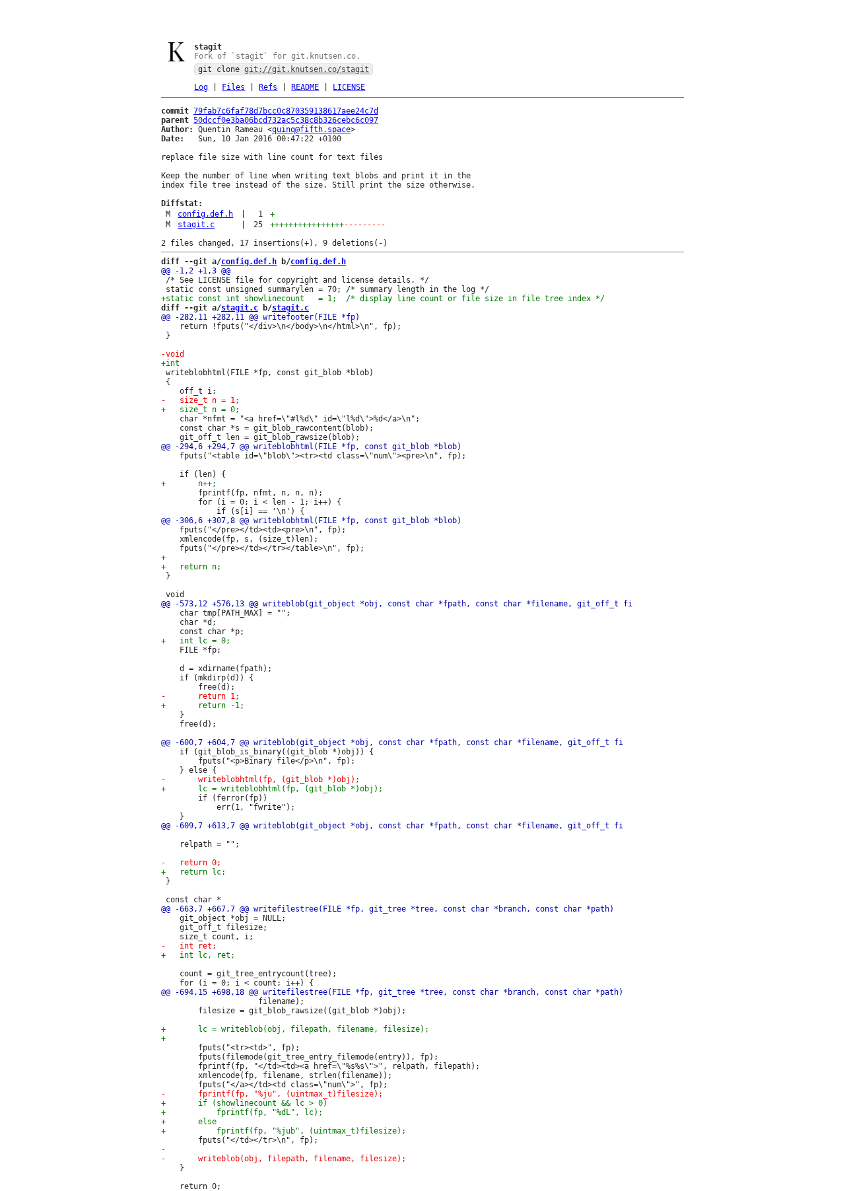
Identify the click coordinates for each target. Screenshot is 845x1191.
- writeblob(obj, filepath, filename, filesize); (283, 1158)
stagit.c (196, 224)
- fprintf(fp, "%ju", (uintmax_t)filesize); (272, 1094)
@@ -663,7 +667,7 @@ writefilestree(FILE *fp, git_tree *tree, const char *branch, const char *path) (387, 909)
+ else (189, 1121)
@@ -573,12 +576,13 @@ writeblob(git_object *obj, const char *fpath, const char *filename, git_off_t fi (396, 603)
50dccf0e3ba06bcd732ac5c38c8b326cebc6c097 (285, 120)
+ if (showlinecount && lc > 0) (244, 1103)
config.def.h (205, 214)
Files (233, 87)
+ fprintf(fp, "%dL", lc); (242, 1112)
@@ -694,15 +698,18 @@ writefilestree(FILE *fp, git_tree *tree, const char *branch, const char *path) (392, 992)
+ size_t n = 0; (200, 409)
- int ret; (189, 946)
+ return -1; (202, 705)
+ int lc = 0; (195, 640)
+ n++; (189, 483)
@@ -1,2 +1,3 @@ (195, 270)
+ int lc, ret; (198, 955)
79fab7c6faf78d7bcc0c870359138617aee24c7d (285, 111)
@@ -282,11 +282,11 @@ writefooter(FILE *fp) (260, 317)
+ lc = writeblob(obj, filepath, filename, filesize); (295, 1029)
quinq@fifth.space (311, 129)
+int (170, 363)
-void (172, 354)
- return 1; (200, 696)
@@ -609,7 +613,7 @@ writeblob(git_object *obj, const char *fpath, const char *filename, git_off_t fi (392, 825)
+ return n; (191, 566)
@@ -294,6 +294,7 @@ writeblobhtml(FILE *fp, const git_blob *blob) (311, 446)
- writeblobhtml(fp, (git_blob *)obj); (260, 779)
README (305, 87)
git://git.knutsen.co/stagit (306, 69)
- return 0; (191, 862)
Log (201, 87)
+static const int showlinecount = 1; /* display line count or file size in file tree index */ (383, 298)
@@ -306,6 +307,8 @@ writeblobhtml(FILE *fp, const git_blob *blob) (311, 520)
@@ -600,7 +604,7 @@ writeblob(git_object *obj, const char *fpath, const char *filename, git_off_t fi (392, 742)
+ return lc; (193, 872)
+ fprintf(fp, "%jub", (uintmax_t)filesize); (283, 1131)
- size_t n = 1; (200, 400)
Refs (268, 87)
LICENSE (349, 87)
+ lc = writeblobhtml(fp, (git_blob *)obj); (272, 788)
